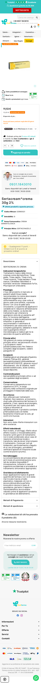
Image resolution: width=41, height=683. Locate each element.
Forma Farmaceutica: (12, 221)
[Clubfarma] (9, 21)
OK (34, 545)
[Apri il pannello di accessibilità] (4, 679)
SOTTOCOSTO (22, 10)
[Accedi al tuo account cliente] (31, 26)
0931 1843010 (21, 562)
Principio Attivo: (10, 229)
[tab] (20, 261)
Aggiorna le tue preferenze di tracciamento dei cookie (20, 664)
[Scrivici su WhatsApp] (36, 678)
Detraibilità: (8, 217)
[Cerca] (37, 17)
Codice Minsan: (10, 212)
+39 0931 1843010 (21, 21)
